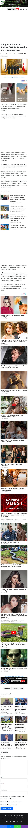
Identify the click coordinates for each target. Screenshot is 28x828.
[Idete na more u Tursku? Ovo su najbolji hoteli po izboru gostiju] (5, 227)
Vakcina (7, 688)
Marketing (23, 817)
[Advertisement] (14, 26)
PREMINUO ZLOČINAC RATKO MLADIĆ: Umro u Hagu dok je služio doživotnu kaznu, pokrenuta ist (7, 709)
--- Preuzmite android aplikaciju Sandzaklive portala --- (14, 77)
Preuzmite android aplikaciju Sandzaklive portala (14, 676)
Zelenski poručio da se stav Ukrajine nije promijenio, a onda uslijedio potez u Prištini (7, 726)
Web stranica (4, 790)
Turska (15, 688)
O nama (17, 817)
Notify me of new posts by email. (9, 804)
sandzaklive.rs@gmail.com (9, 817)
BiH (22, 688)
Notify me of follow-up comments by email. (12, 801)
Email (2, 783)
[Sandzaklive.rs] (13, 9)
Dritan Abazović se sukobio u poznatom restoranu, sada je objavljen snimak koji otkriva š (20, 727)
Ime (2, 777)
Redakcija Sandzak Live (7, 53)
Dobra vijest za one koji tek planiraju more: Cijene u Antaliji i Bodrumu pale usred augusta (18, 208)
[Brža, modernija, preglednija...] (14, 680)
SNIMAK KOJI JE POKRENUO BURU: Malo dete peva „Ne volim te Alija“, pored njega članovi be (21, 709)
